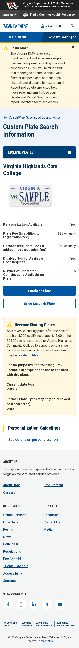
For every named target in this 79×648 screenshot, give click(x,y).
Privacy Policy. (45, 641)
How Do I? (10, 522)
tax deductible (28, 355)
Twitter (47, 604)
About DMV (11, 485)
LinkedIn (34, 604)
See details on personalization (33, 439)
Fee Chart (10, 559)
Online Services (14, 515)
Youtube (60, 604)
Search (72, 25)
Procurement (53, 485)
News (7, 537)
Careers (9, 492)
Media (48, 530)
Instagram (21, 604)
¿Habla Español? (15, 566)
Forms (8, 530)
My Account (54, 26)
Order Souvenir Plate (39, 304)
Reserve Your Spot (62, 37)
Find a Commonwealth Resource (52, 14)
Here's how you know (55, 6)
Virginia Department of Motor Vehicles (48, 3)
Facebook (8, 604)
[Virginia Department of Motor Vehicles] (15, 26)
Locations (51, 515)
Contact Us (52, 522)
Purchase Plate (39, 291)
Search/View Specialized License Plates (35, 117)
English (9, 14)
